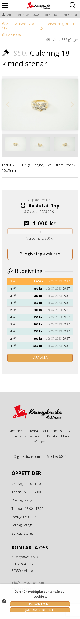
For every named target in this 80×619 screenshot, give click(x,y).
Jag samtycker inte (40, 610)
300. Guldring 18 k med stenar (55, 15)
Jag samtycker (40, 604)
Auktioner (14, 15)
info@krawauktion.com (27, 582)
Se (27, 15)
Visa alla (40, 357)
